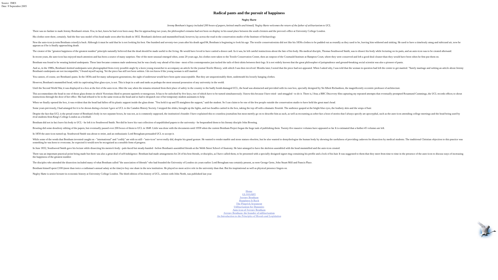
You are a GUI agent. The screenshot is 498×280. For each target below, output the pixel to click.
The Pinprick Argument (249, 203)
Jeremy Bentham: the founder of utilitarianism (249, 213)
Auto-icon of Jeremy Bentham (249, 209)
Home (249, 191)
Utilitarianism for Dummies (249, 206)
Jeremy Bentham (249, 197)
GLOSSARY (249, 194)
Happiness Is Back (249, 200)
